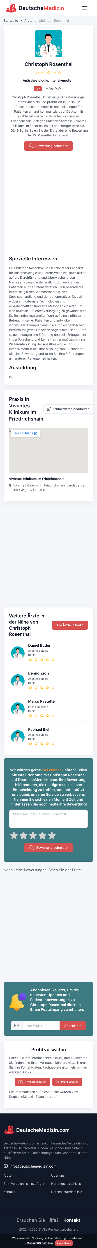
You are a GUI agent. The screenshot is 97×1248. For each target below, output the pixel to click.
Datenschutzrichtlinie (66, 1192)
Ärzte (28, 20)
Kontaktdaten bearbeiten (71, 409)
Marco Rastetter (42, 701)
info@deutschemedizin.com (33, 1166)
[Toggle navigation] (84, 8)
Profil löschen (70, 1082)
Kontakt (9, 1192)
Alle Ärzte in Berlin (69, 625)
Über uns (58, 1175)
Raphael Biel (38, 729)
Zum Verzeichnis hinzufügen (24, 1183)
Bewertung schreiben (52, 146)
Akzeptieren (64, 1243)
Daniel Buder (39, 645)
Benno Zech (38, 673)
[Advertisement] (48, 203)
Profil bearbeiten (35, 1082)
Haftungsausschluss (66, 1183)
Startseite (11, 20)
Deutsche (41, 8)
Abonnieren (72, 1026)
